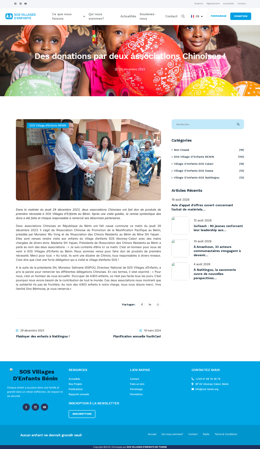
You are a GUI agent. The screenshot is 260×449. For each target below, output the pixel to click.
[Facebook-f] (26, 407)
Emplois (199, 3)
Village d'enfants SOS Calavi (193, 163)
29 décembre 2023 (132, 69)
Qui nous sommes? (96, 16)
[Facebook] (15, 4)
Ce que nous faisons (62, 16)
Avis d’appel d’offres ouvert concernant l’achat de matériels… (202, 207)
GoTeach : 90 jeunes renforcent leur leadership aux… (218, 228)
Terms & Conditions (226, 434)
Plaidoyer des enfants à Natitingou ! (43, 336)
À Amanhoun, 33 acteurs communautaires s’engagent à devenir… (217, 251)
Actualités (228, 3)
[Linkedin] (20, 4)
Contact (242, 3)
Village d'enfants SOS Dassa (193, 170)
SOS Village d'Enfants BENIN (48, 125)
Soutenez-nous (148, 16)
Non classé (181, 149)
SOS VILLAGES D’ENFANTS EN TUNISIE (147, 447)
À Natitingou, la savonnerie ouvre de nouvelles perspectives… (215, 274)
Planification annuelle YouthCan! (137, 336)
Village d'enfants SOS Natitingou (196, 177)
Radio (206, 434)
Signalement (213, 3)
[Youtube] (26, 4)
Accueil (152, 434)
